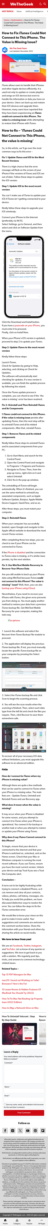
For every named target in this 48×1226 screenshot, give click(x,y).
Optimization (17, 20)
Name (7, 1087)
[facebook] (5, 1133)
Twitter (27, 946)
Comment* (8, 1063)
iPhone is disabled (16, 553)
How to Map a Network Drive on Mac (20, 1008)
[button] (40, 5)
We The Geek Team (18, 48)
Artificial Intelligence (34, 11)
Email (7, 1096)
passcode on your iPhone (27, 326)
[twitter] (20, 1133)
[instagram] (12, 1133)
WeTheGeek (21, 4)
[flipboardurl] (43, 1133)
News (19, 11)
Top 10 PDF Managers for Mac (16, 975)
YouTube (10, 949)
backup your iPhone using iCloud (18, 588)
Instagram (36, 946)
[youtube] (28, 1133)
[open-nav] (3, 4)
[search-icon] (45, 4)
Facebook (18, 946)
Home (6, 20)
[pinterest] (35, 1133)
